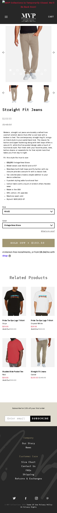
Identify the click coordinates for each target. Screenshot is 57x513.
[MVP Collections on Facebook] (25, 498)
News (28, 447)
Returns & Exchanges (28, 478)
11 (42, 74)
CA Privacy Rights (28, 507)
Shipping (28, 474)
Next (53, 52)
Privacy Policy (45, 505)
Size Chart (28, 462)
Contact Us (28, 466)
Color (4, 221)
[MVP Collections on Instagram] (36, 498)
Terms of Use (32, 505)
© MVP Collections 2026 (15, 505)
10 (35, 74)
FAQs (28, 470)
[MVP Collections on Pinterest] (47, 498)
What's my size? (48, 231)
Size (4, 207)
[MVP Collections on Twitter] (14, 498)
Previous (3, 52)
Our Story (28, 443)
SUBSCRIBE (40, 418)
